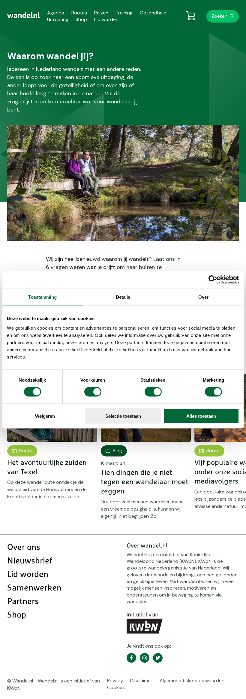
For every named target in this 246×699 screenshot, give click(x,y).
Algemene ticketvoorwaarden (192, 680)
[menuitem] (23, 15)
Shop (16, 615)
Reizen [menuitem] (101, 13)
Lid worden (27, 574)
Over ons (23, 547)
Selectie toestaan (123, 415)
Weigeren (45, 415)
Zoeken (219, 16)
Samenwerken (34, 588)
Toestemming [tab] (42, 297)
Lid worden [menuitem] (106, 19)
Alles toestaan (201, 415)
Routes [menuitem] (79, 13)
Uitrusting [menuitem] (57, 19)
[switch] (92, 392)
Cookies (116, 687)
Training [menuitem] (124, 13)
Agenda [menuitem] (55, 13)
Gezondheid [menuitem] (153, 13)
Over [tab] (203, 297)
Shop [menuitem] (81, 19)
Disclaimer (141, 680)
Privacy (115, 680)
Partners (23, 601)
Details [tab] (123, 297)
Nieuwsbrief (29, 561)
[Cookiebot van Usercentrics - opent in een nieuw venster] (213, 279)
